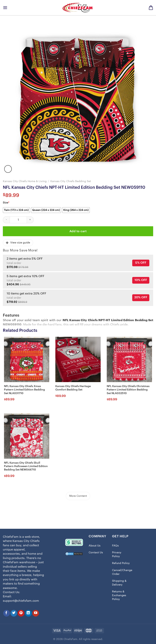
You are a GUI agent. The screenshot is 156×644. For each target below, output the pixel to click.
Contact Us (96, 552)
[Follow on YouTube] (35, 613)
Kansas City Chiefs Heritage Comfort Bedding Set (73, 388)
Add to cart (78, 231)
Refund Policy (121, 563)
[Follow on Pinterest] (21, 613)
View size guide (20, 242)
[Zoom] (8, 169)
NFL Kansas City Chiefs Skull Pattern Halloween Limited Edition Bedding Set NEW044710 (26, 466)
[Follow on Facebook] (6, 613)
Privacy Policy (116, 554)
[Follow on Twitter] (13, 613)
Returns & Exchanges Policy (119, 595)
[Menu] (5, 7)
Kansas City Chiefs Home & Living (25, 181)
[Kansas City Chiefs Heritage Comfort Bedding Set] (78, 359)
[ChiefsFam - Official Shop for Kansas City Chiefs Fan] (78, 7)
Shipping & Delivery (119, 583)
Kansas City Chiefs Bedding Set (70, 181)
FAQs (115, 545)
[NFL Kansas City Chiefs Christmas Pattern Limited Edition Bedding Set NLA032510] (129, 359)
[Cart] (151, 7)
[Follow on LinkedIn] (28, 613)
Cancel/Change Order (122, 572)
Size (6, 202)
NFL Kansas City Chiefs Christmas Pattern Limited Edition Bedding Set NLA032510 (128, 389)
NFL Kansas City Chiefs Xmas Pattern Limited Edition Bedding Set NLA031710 (24, 389)
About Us (94, 545)
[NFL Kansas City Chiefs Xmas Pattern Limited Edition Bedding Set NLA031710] (26, 359)
